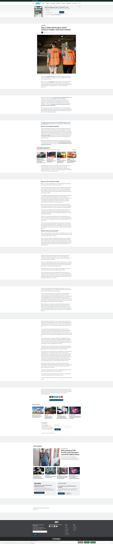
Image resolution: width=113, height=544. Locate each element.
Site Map (74, 540)
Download (61, 493)
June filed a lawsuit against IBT (64, 141)
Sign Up (35, 534)
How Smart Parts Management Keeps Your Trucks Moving (51, 160)
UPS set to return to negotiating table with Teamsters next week (49, 417)
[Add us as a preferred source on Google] (52, 397)
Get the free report (39, 492)
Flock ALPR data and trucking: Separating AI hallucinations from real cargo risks (62, 477)
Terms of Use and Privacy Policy (42, 540)
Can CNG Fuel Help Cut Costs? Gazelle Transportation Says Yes (41, 161)
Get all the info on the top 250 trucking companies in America (43, 486)
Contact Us (70, 540)
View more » (74, 149)
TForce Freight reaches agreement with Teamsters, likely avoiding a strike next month (62, 417)
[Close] (112, 542)
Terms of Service (58, 14)
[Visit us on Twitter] (52, 526)
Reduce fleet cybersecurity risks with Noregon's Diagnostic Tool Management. (75, 417)
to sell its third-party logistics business (61, 97)
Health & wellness (64, 448)
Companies (43, 25)
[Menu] (33, 3)
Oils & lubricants (36, 475)
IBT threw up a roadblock (46, 135)
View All (68, 493)
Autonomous (47, 475)
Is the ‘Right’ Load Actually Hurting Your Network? (67, 486)
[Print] (50, 397)
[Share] (55, 397)
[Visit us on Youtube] (56, 526)
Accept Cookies (93, 542)
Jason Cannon (46, 31)
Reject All (86, 542)
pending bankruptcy (50, 76)
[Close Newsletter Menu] (79, 6)
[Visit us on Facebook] (49, 526)
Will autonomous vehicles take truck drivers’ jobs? (50, 477)
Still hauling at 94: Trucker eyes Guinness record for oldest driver (70, 452)
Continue (58, 429)
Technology (59, 475)
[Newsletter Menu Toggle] (79, 3)
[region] (56, 542)
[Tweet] (59, 397)
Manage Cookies (65, 540)
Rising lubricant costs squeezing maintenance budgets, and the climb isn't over (38, 477)
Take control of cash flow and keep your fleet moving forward (61, 161)
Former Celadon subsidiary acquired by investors (37, 417)
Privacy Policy (53, 14)
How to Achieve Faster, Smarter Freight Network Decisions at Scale (71, 161)
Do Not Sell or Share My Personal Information (55, 540)
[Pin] (62, 397)
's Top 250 (52, 81)
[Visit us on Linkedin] (54, 526)
